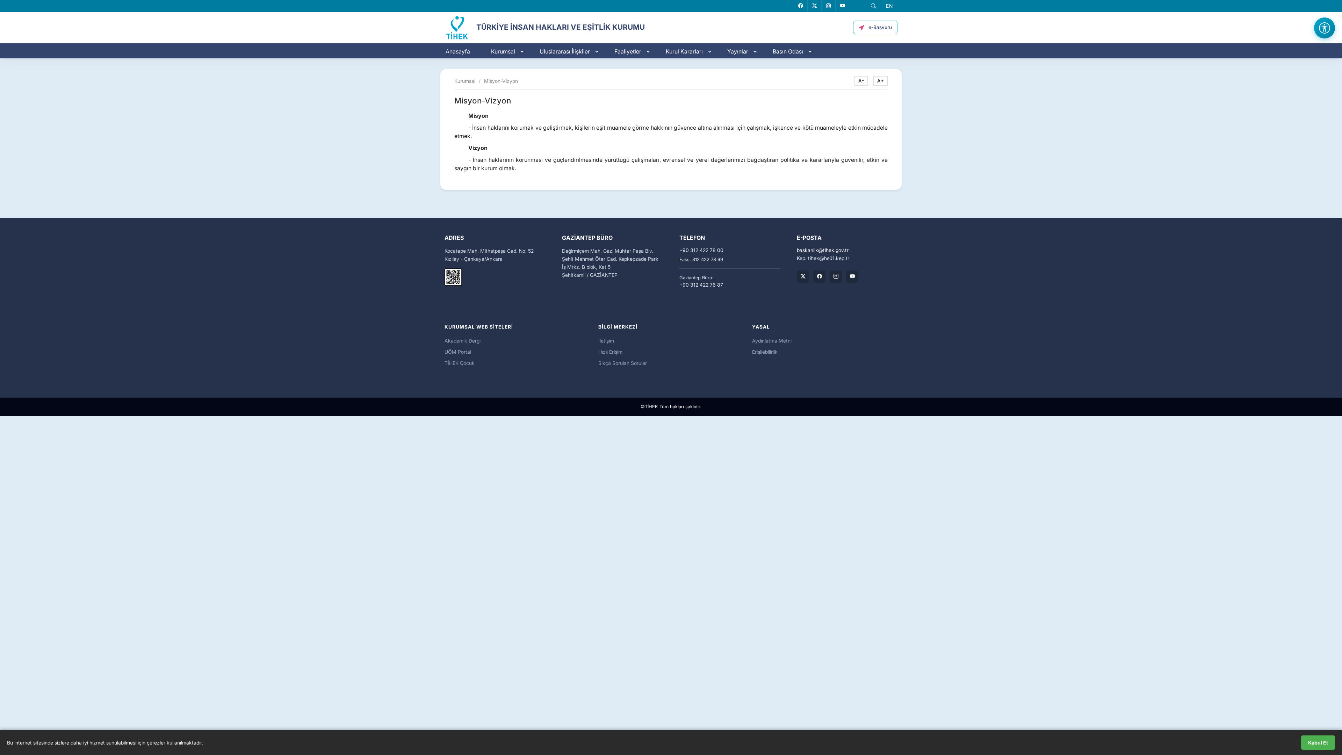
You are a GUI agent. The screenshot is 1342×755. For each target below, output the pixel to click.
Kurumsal (503, 51)
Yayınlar (737, 51)
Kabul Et (1318, 743)
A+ (880, 81)
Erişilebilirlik (765, 352)
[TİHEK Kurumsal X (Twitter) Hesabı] (803, 277)
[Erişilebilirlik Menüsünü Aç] (1324, 27)
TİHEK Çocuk (460, 363)
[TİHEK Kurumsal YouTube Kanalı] (852, 277)
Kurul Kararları (684, 51)
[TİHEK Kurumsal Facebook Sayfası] (819, 277)
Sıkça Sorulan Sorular (622, 363)
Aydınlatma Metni (772, 341)
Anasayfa (458, 51)
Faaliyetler (627, 51)
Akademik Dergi (463, 341)
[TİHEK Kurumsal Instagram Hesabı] (836, 277)
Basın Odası (788, 51)
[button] (873, 6)
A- (861, 81)
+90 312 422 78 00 (701, 250)
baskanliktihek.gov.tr (823, 250)
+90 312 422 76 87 (701, 285)
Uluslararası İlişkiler (565, 51)
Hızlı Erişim (610, 352)
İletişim (606, 341)
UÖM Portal (458, 352)
